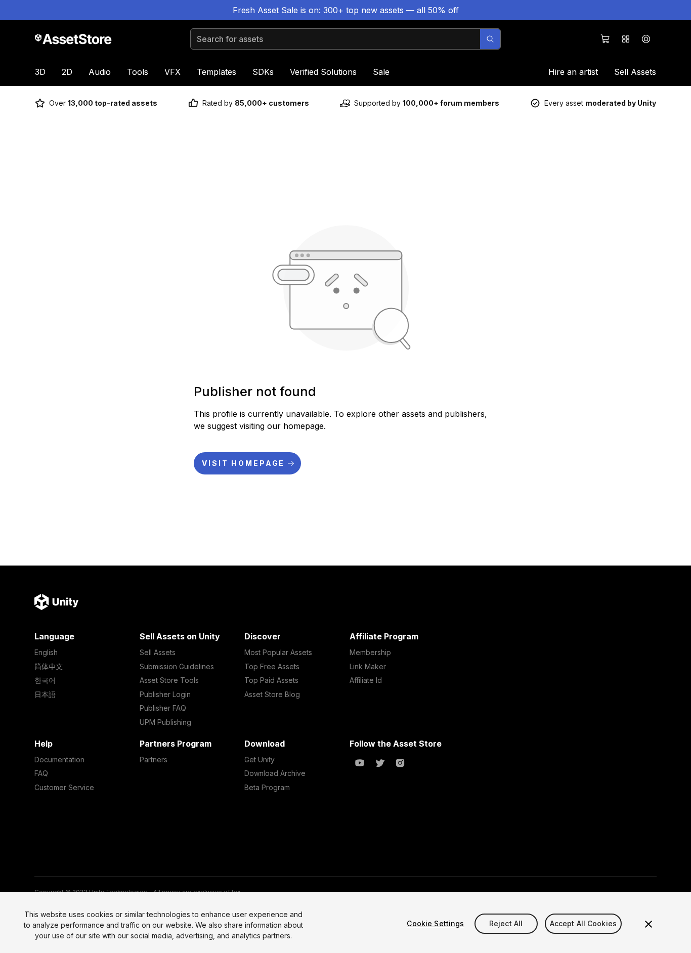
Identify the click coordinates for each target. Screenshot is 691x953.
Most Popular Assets (278, 652)
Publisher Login (165, 694)
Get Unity (259, 759)
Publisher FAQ (163, 708)
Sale (381, 72)
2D (67, 72)
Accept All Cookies (583, 923)
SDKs (263, 72)
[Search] (490, 39)
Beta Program (267, 787)
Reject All (506, 923)
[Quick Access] (626, 39)
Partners (153, 759)
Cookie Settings (435, 923)
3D (40, 72)
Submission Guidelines (177, 666)
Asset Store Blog (272, 694)
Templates (216, 72)
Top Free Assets (271, 666)
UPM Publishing (165, 722)
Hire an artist (573, 72)
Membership (370, 652)
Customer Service (64, 787)
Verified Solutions (323, 72)
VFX (172, 72)
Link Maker (368, 666)
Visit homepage (243, 463)
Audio (100, 72)
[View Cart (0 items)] (605, 39)
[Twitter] (380, 763)
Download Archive (275, 773)
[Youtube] (360, 763)
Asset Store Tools (169, 680)
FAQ (41, 773)
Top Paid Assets (271, 680)
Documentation (59, 759)
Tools (137, 72)
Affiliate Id (366, 680)
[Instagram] (400, 763)
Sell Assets (635, 72)
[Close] (648, 924)
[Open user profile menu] (646, 39)
